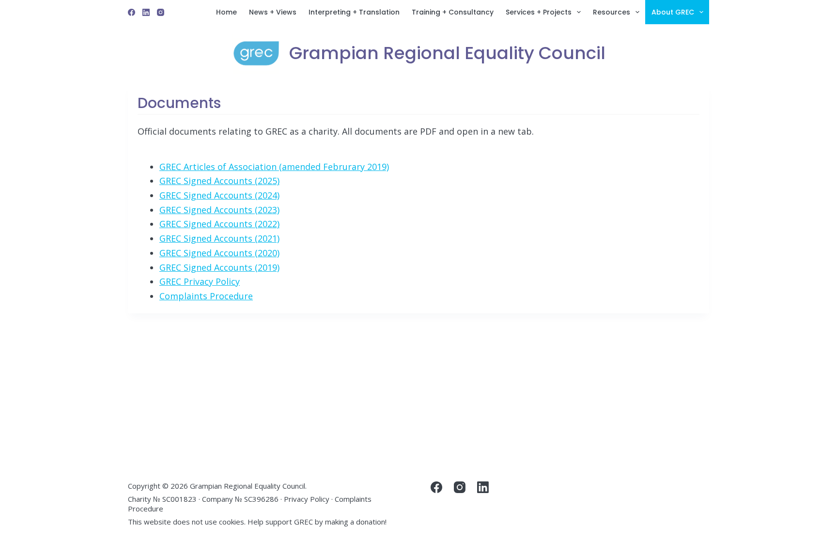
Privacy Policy (306, 499)
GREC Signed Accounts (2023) (219, 210)
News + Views (272, 12)
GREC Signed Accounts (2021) (219, 238)
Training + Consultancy (453, 12)
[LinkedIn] (146, 12)
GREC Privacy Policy (199, 281)
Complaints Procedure (206, 296)
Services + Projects (539, 12)
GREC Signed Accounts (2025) (219, 180)
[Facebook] (131, 12)
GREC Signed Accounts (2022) (219, 224)
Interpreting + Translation (354, 12)
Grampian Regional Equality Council (447, 53)
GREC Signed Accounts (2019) (219, 267)
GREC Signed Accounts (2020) (219, 253)
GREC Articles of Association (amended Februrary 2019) (274, 166)
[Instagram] (160, 12)
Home (226, 12)
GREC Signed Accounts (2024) (219, 195)
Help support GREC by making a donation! (317, 521)
